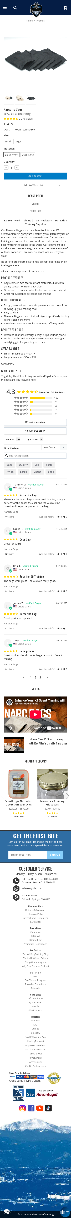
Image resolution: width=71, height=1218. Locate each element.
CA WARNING (7, 363)
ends (51, 471)
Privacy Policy (35, 1057)
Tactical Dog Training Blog (35, 954)
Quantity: (9, 161)
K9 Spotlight (35, 940)
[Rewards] (65, 1212)
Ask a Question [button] (37, 430)
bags (9, 464)
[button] (60, 516)
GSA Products (35, 1010)
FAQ (35, 1024)
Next (67, 796)
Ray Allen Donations (35, 984)
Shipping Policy (35, 914)
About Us (35, 1020)
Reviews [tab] (10, 439)
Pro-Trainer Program (35, 980)
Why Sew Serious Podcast (35, 966)
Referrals (35, 988)
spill (36, 464)
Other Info (35, 211)
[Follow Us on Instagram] (22, 1109)
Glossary (35, 1032)
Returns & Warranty (35, 910)
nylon (10, 471)
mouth (37, 471)
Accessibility (35, 1062)
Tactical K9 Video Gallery (35, 958)
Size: (6, 135)
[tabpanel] (19, 794)
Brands (35, 1006)
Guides (35, 1028)
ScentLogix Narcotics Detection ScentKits (19, 802)
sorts (49, 464)
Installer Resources (35, 1049)
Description (35, 196)
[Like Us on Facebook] (31, 1109)
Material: (9, 148)
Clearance (35, 932)
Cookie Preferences (35, 1066)
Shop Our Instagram (35, 962)
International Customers (35, 918)
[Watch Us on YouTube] (40, 1109)
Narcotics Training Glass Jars (52, 802)
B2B (35, 976)
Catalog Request (35, 1041)
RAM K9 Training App (35, 1037)
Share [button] (11, 516)
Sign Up (55, 854)
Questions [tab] (32, 439)
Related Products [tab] (36, 761)
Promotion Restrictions (35, 944)
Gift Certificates (35, 998)
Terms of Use (35, 1053)
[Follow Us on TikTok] (48, 1109)
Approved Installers (35, 1045)
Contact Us (35, 922)
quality (23, 464)
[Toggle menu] (5, 7)
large (23, 471)
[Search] (15, 8)
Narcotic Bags (11, 511)
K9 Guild (35, 936)
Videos (35, 203)
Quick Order (35, 1002)
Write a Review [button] (37, 422)
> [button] (47, 677)
